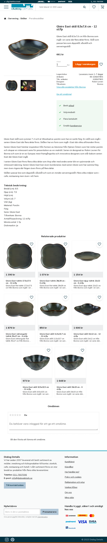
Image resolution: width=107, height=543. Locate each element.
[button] (6, 7)
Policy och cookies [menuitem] (73, 477)
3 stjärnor (15, 415)
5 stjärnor (20, 415)
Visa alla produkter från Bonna (71, 87)
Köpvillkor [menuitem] (69, 467)
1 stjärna (10, 415)
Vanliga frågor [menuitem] (71, 487)
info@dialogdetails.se (22, 478)
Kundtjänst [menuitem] (70, 461)
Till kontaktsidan (15, 485)
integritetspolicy (42, 517)
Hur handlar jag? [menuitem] (72, 472)
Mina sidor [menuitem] (69, 497)
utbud (71, 105)
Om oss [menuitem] (68, 492)
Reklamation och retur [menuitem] (75, 482)
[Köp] (85, 64)
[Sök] (84, 7)
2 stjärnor (13, 415)
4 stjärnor (17, 415)
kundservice (76, 125)
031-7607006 (20, 474)
